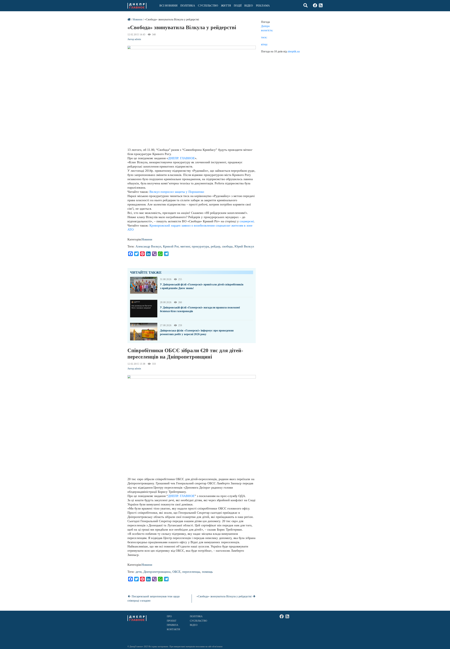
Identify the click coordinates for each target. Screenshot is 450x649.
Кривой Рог (171, 246)
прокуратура (200, 246)
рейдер (215, 246)
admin (138, 39)
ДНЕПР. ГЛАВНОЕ (181, 158)
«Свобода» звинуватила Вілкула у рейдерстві (224, 596)
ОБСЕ (176, 571)
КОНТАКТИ (173, 629)
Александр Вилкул (148, 246)
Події (238, 5)
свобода (227, 246)
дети (139, 571)
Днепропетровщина (157, 571)
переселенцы (191, 571)
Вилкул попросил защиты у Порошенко (176, 191)
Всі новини (168, 5)
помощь (207, 571)
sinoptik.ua (294, 51)
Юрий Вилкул (244, 246)
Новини (137, 19)
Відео (248, 5)
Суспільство (208, 5)
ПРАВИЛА (172, 625)
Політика (187, 5)
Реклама (263, 5)
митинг (185, 246)
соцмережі (247, 221)
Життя (226, 5)
